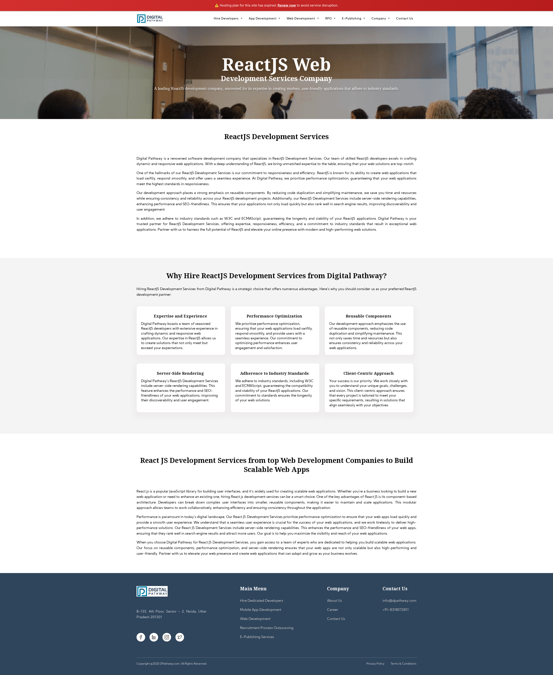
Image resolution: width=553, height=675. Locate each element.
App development (262, 18)
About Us (334, 601)
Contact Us (404, 18)
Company (379, 18)
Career (332, 610)
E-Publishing (351, 18)
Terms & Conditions (403, 663)
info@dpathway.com (399, 601)
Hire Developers (226, 18)
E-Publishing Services (257, 637)
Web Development (255, 619)
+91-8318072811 (396, 610)
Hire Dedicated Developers (261, 601)
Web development (301, 18)
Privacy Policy (375, 663)
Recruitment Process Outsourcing (266, 628)
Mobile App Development (260, 610)
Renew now (287, 5)
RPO (328, 18)
